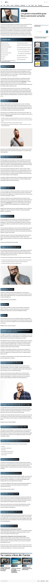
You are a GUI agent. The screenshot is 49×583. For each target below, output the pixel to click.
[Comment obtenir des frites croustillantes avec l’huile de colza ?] (37, 64)
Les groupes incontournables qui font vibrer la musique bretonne (44, 58)
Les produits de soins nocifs (22, 55)
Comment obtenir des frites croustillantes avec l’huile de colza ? (44, 64)
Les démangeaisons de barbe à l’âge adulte (24, 47)
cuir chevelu (24, 81)
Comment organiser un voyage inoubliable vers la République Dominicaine (16, 570)
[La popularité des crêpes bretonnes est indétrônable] (27, 561)
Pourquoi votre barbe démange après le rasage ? (24, 45)
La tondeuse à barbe (5, 54)
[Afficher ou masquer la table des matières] (20, 39)
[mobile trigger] (2, 2)
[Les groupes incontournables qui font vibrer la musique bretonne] (37, 57)
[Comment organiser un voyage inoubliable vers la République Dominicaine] (16, 561)
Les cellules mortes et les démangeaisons (25, 53)
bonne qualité (8, 202)
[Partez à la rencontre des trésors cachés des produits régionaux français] (37, 51)
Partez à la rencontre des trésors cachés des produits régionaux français (44, 52)
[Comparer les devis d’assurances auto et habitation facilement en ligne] (37, 44)
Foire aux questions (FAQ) (21, 59)
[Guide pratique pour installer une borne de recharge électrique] (5, 561)
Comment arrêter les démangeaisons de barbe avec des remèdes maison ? (8, 61)
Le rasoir (3, 58)
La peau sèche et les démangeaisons (24, 51)
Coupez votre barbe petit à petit (6, 52)
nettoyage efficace (9, 115)
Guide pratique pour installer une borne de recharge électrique (5, 569)
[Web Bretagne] (7, 2)
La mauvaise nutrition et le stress (23, 57)
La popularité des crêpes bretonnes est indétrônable (27, 568)
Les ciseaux (3, 56)
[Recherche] (44, 2)
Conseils (24, 10)
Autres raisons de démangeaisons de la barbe (24, 49)
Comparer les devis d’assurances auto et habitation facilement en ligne (44, 45)
